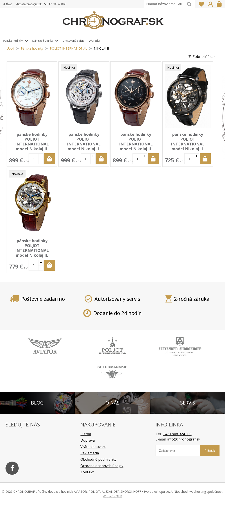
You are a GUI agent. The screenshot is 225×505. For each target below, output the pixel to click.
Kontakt (87, 472)
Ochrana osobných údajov (101, 465)
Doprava (87, 440)
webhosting (197, 491)
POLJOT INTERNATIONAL (68, 48)
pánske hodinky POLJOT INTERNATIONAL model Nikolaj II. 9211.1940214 (188, 144)
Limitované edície (73, 41)
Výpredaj (94, 41)
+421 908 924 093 (177, 434)
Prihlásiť (210, 4)
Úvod (9, 3)
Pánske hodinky (32, 48)
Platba (85, 434)
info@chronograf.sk (30, 3)
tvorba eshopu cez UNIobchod (166, 491)
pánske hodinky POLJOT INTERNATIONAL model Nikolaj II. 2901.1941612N (32, 144)
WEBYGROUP (112, 496)
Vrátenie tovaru (93, 446)
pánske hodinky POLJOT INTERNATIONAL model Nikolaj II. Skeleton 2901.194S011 (84, 144)
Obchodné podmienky (98, 459)
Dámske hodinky (42, 41)
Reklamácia (89, 453)
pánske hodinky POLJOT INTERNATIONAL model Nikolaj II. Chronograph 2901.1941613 (136, 146)
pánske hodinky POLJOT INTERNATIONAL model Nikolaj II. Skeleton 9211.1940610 (32, 250)
